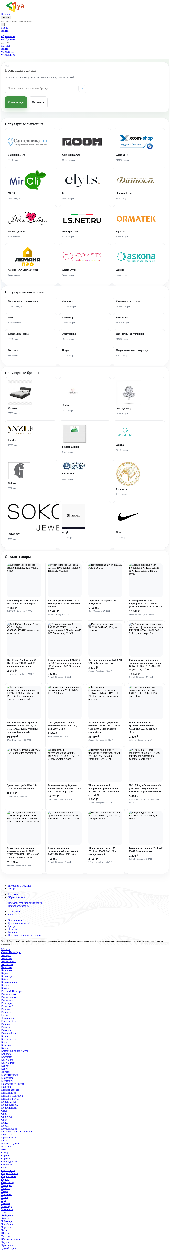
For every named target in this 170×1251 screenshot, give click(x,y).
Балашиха (6, 970)
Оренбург (6, 1116)
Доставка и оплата (18, 923)
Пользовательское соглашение (25, 902)
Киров (5, 1048)
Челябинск (7, 1224)
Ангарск (6, 955)
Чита (4, 1230)
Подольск (6, 1134)
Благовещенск (9, 982)
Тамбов (5, 1188)
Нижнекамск (8, 1092)
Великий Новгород (12, 991)
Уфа (3, 1212)
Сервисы (13, 929)
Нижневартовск (10, 1089)
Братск (5, 985)
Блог (10, 914)
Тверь (4, 1191)
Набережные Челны (12, 1083)
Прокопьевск (8, 1137)
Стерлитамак (8, 1176)
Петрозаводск (9, 1128)
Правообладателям (18, 905)
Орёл (4, 1113)
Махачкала (7, 1077)
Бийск (4, 979)
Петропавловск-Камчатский (17, 1131)
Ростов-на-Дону (10, 1143)
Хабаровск (7, 1215)
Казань (5, 1036)
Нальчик (6, 1086)
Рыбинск (6, 1146)
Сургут (5, 1179)
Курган (5, 1065)
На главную (38, 102)
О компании (15, 920)
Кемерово (6, 1045)
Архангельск (8, 961)
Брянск (5, 988)
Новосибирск (9, 1107)
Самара (5, 1152)
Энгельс (6, 1236)
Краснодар (7, 1059)
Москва (5, 949)
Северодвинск (9, 1161)
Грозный (6, 1015)
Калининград (9, 1039)
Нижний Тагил (10, 1098)
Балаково (6, 967)
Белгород (6, 976)
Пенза (4, 1122)
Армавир (6, 958)
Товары (12, 888)
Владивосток (8, 994)
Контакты (13, 894)
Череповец (7, 1227)
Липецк (5, 1071)
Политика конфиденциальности (26, 935)
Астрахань (7, 964)
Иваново (6, 1024)
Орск (4, 1119)
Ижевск (5, 1027)
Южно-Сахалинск (11, 1239)
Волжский (7, 1006)
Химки (5, 1218)
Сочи (4, 1167)
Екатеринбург (9, 1021)
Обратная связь (16, 897)
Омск (4, 1110)
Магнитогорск (9, 1074)
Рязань (5, 1149)
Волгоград (7, 1003)
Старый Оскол (9, 1173)
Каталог (5, 14)
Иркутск (6, 1030)
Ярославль (7, 1245)
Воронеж (6, 1012)
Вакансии (13, 932)
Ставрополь (8, 1170)
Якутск (5, 1242)
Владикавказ (8, 997)
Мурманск (7, 1080)
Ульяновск (7, 1209)
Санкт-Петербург (11, 952)
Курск (4, 1068)
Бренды (12, 926)
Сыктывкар (7, 1182)
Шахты (5, 1233)
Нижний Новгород (12, 1095)
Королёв (6, 1053)
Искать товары (16, 102)
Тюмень (5, 1203)
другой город (8, 1248)
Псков (4, 1140)
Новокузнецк (8, 1101)
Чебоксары (7, 1221)
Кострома (6, 1056)
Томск (4, 1197)
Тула (3, 1200)
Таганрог (6, 1185)
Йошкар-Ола (8, 1033)
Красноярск (8, 1062)
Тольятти (6, 1194)
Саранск (6, 1155)
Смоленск (7, 1164)
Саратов (6, 1158)
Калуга (5, 1042)
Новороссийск (9, 1104)
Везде (6, 17)
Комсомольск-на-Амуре (14, 1050)
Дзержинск (7, 1018)
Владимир (7, 1000)
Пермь (5, 1125)
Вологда (6, 1009)
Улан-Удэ (6, 1206)
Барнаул (5, 973)
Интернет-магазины (19, 885)
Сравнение (14, 911)
